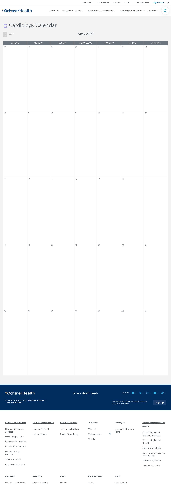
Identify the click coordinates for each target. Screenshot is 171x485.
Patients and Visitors (15, 423)
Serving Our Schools (151, 448)
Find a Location (103, 3)
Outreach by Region (151, 461)
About (53, 10)
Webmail (92, 429)
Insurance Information (15, 442)
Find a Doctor (88, 3)
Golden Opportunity (69, 434)
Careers (152, 10)
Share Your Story (13, 459)
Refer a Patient (40, 434)
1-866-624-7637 (14, 402)
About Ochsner (95, 476)
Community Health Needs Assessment (151, 434)
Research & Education (130, 10)
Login (167, 3)
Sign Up (161, 402)
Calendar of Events (151, 465)
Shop (117, 476)
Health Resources (68, 423)
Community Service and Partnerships (153, 454)
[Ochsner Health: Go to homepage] (17, 10)
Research (37, 476)
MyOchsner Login (36, 400)
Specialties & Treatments (100, 10)
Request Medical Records (13, 453)
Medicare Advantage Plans (124, 430)
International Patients (15, 446)
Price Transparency (14, 437)
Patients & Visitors (71, 10)
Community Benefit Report (151, 441)
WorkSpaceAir (94, 434)
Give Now (116, 3)
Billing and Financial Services (14, 430)
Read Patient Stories (15, 464)
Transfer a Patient (41, 429)
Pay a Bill (128, 3)
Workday (92, 439)
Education (10, 476)
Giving (63, 476)
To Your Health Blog (69, 429)
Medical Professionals (43, 423)
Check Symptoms (142, 3)
